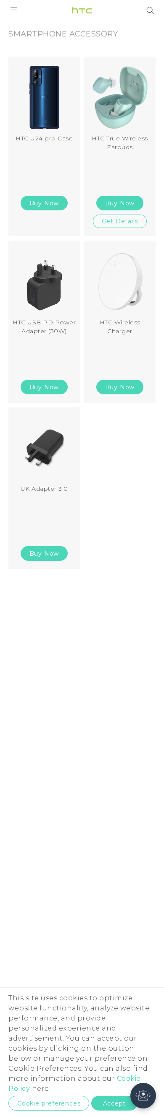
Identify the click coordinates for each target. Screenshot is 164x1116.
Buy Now (44, 203)
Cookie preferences (48, 1103)
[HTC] (82, 10)
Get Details (120, 221)
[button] (143, 1095)
